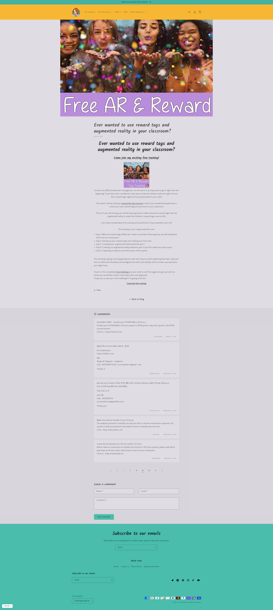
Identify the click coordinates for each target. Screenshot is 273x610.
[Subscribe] (155, 547)
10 (149, 470)
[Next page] (161, 470)
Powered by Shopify (195, 602)
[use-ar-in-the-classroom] (136, 187)
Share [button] (99, 290)
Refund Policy (136, 566)
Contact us (125, 566)
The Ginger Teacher (183, 602)
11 (155, 470)
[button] (105, 12)
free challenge (122, 272)
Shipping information (151, 566)
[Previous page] (111, 470)
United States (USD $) (81, 601)
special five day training (132, 203)
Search (116, 566)
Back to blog (138, 299)
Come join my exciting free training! (136, 158)
